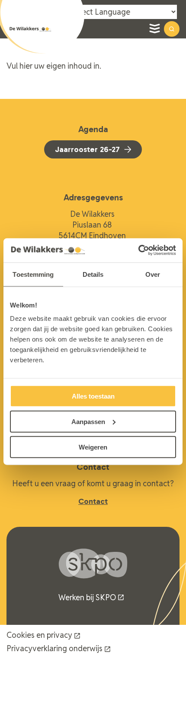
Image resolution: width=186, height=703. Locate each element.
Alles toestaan (93, 396)
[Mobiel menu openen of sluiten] (154, 28)
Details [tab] (93, 274)
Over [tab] (152, 274)
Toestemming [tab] (33, 274)
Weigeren (93, 446)
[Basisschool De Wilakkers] (30, 29)
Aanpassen (88, 421)
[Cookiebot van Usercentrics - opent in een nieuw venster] (138, 250)
